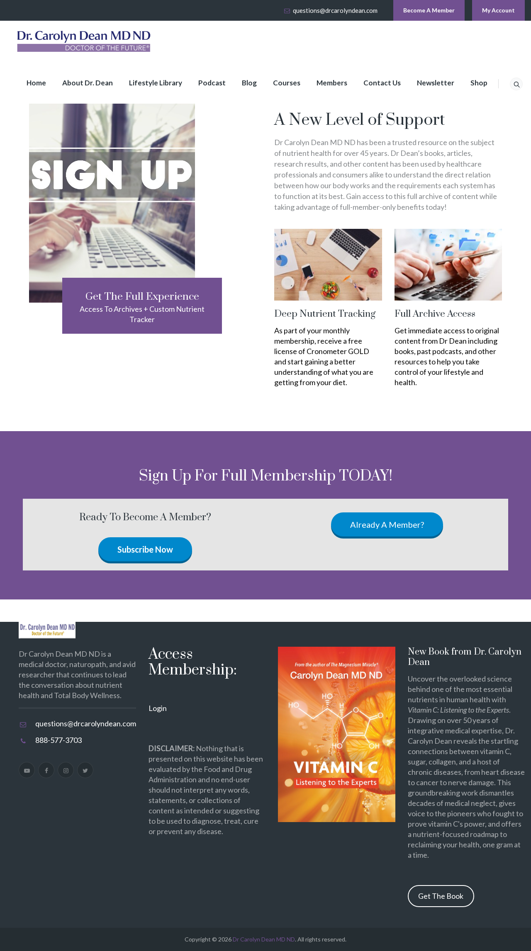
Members (332, 82)
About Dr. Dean (87, 82)
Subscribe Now (145, 549)
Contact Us (382, 82)
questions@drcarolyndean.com (335, 10)
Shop (478, 82)
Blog (249, 82)
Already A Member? (387, 524)
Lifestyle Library (155, 82)
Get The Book (440, 895)
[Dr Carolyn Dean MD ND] (84, 41)
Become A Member (429, 10)
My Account (498, 10)
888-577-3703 (58, 740)
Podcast (212, 82)
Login (158, 708)
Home (36, 82)
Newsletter (435, 82)
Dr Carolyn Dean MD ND (264, 939)
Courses (286, 82)
